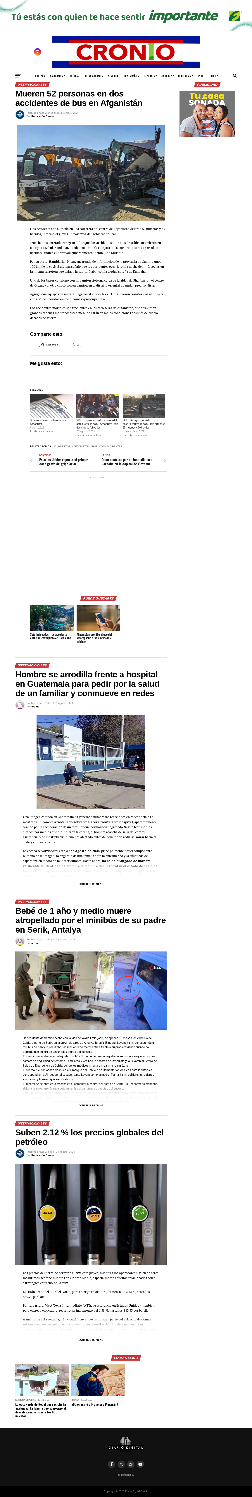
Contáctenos (126, 1475)
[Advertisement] (98, 535)
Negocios (113, 76)
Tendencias (184, 76)
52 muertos (62, 447)
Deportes (149, 76)
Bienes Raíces (131, 76)
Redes (213, 76)
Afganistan (81, 447)
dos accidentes (111, 447)
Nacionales (56, 76)
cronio (35, 706)
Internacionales (93, 76)
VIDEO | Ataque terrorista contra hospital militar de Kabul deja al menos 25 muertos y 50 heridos (144, 424)
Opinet (201, 76)
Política (74, 76)
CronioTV (166, 76)
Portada (40, 76)
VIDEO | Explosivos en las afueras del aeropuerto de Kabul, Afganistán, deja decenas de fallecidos (97, 424)
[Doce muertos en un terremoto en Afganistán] (51, 406)
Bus (94, 447)
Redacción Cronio (42, 116)
